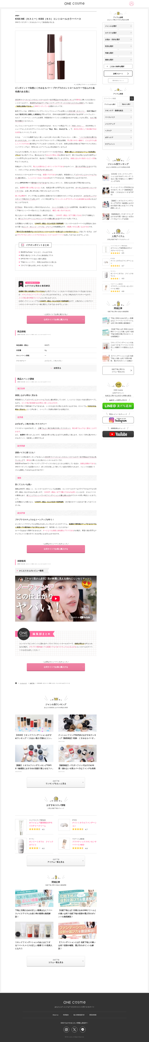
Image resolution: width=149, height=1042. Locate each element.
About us (55, 1015)
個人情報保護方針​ (79, 1015)
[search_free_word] (132, 98)
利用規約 (66, 1015)
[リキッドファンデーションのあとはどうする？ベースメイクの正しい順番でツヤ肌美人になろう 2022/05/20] (34, 930)
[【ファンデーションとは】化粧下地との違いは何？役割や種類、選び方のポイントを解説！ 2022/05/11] (77, 930)
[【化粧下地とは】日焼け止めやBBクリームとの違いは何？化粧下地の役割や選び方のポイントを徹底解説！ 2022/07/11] (77, 898)
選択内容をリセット (118, 80)
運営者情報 (92, 1015)
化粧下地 (32, 683)
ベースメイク (23, 683)
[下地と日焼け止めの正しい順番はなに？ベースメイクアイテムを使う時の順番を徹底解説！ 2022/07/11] (34, 898)
